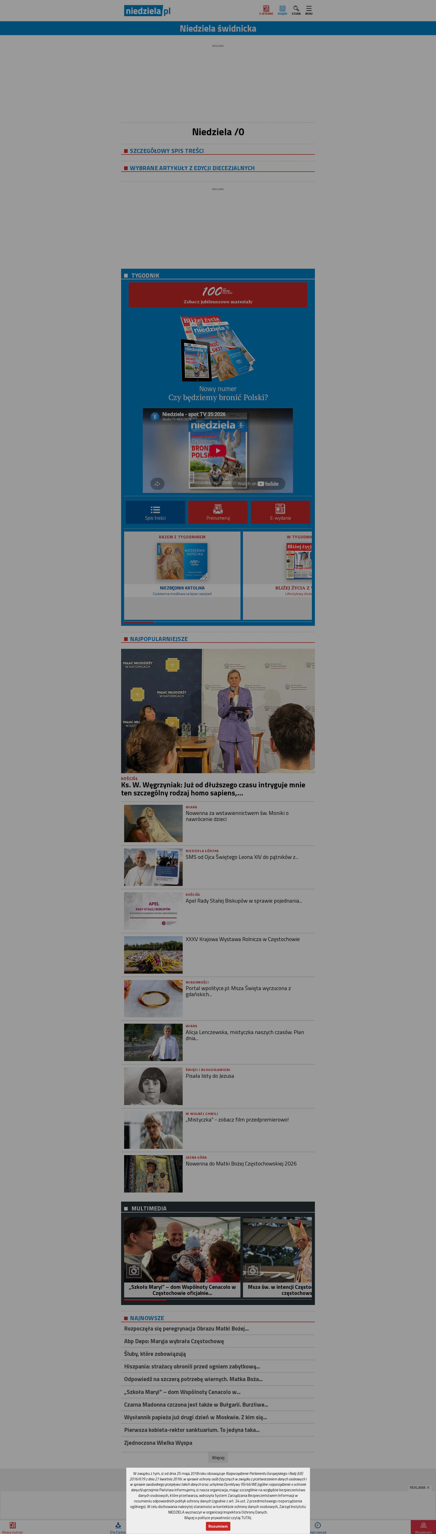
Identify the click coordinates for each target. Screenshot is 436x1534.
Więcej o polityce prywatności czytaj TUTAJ (217, 1518)
